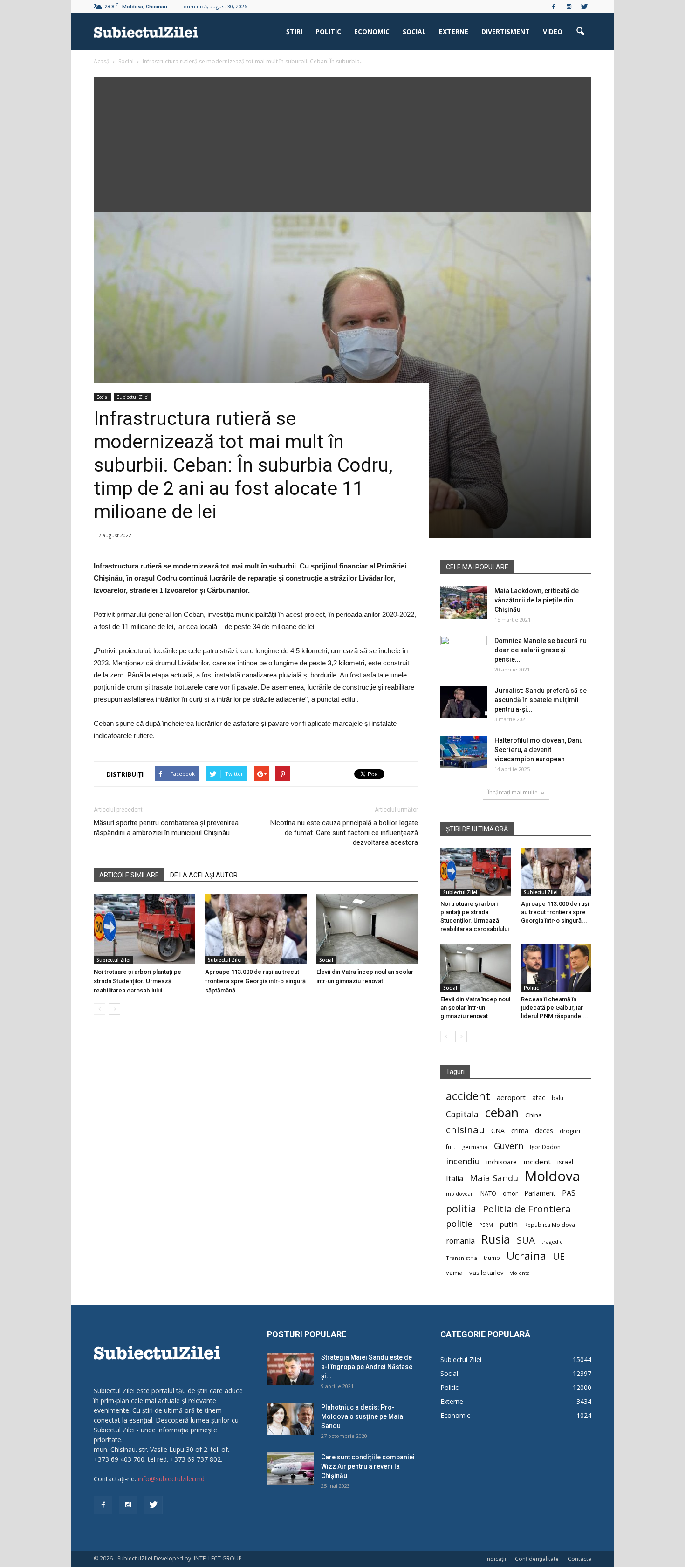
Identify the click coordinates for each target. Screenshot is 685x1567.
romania (460, 1241)
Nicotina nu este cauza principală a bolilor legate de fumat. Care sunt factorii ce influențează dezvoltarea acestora (344, 833)
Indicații (496, 1559)
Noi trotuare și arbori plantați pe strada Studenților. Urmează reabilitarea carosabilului (137, 981)
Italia (454, 1179)
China (533, 1115)
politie (459, 1223)
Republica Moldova (549, 1224)
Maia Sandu (494, 1178)
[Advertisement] (342, 142)
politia (461, 1208)
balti (557, 1098)
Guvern (508, 1145)
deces (544, 1130)
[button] (580, 32)
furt (450, 1146)
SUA (526, 1240)
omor (510, 1193)
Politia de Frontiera (527, 1209)
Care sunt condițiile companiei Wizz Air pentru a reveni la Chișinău (368, 1466)
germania (474, 1147)
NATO (488, 1193)
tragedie (552, 1241)
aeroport (511, 1097)
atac (538, 1097)
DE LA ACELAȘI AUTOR (204, 875)
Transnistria (461, 1257)
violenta (520, 1272)
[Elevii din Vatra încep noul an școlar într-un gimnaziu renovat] (367, 929)
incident (537, 1161)
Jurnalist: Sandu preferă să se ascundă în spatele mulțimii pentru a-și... (540, 700)
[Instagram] (569, 6)
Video (552, 31)
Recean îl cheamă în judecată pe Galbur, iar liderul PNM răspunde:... (554, 1008)
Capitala (462, 1114)
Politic (328, 31)
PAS (568, 1193)
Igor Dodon (545, 1147)
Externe (453, 31)
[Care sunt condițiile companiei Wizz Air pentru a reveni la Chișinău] (290, 1468)
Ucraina (526, 1256)
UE (559, 1256)
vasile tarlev (486, 1272)
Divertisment (505, 31)
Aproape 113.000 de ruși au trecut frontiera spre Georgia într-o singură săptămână (255, 981)
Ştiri (294, 31)
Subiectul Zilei (132, 397)
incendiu (463, 1161)
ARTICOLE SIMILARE (129, 875)
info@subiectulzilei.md (171, 1478)
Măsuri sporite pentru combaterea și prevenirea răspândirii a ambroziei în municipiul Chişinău (166, 828)
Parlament (539, 1193)
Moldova (552, 1176)
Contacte (579, 1559)
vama (454, 1272)
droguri (570, 1131)
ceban (502, 1112)
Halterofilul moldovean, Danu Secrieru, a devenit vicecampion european (538, 750)
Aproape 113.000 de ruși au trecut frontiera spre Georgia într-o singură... (555, 912)
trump (492, 1257)
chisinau (465, 1130)
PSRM (486, 1224)
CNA (498, 1130)
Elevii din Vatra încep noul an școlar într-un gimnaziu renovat (475, 1008)
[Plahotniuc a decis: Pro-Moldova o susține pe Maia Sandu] (290, 1419)
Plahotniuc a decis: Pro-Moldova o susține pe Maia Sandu (362, 1416)
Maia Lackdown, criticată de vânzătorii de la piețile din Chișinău (536, 600)
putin (509, 1224)
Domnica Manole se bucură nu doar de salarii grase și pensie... (540, 650)
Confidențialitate (537, 1559)
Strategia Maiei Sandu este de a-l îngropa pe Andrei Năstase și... (366, 1367)
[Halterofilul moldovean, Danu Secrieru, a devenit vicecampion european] (463, 752)
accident (468, 1096)
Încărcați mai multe (513, 792)
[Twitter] (584, 6)
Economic (372, 31)
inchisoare (501, 1161)
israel (565, 1161)
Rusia (495, 1239)
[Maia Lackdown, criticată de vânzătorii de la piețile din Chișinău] (463, 602)
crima (519, 1130)
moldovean (460, 1194)
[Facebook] (554, 6)
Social (414, 31)
